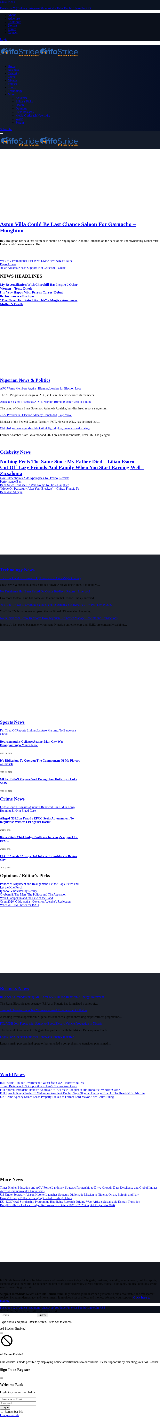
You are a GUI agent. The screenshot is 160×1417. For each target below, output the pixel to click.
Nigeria (12, 80)
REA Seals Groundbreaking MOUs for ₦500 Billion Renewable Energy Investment (52, 997)
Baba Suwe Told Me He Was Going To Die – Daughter (34, 485)
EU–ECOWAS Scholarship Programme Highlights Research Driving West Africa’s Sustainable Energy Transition (70, 1201)
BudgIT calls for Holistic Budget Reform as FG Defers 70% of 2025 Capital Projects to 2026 (57, 1205)
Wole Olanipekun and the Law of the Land (26, 898)
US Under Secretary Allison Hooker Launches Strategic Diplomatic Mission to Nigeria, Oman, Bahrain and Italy (69, 1194)
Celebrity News (15, 452)
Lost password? (9, 1415)
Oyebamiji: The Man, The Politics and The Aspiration (33, 894)
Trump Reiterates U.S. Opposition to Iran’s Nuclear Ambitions (38, 1086)
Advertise (14, 18)
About (12, 15)
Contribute (14, 22)
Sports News (12, 722)
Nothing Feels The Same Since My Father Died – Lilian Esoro (67, 461)
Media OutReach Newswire (33, 115)
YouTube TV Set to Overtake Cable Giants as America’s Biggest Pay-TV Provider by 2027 (56, 604)
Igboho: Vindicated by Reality (18, 891)
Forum (12, 29)
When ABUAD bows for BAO (19, 905)
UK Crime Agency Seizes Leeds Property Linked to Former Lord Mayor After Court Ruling (57, 1096)
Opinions (21, 108)
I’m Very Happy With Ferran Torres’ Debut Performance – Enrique (31, 294)
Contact (12, 32)
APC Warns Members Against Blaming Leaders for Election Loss (40, 388)
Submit (42, 1315)
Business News (14, 988)
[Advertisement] (80, 185)
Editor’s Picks (24, 101)
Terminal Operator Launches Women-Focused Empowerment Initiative (43, 1010)
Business (13, 69)
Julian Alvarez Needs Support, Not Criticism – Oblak (33, 267)
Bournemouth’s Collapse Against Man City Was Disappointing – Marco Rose (31, 743)
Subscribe (6, 129)
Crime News (12, 798)
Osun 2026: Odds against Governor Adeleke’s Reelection (35, 901)
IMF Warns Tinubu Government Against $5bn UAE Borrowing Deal (42, 1082)
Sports (12, 87)
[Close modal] (1, 1333)
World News (12, 1074)
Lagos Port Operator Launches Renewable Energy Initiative (37, 1036)
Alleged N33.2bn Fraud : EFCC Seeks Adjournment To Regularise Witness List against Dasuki (37, 820)
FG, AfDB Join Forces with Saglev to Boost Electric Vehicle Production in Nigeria (51, 1023)
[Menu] (1, 133)
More (11, 94)
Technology (15, 90)
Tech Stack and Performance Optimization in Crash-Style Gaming (40, 578)
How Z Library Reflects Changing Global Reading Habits (36, 1198)
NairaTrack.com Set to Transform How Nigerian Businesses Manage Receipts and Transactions (58, 618)
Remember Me (14, 1411)
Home (11, 66)
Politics (12, 83)
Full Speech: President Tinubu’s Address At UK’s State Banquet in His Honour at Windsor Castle (60, 1089)
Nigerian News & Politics (25, 380)
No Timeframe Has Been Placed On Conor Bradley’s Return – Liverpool (45, 591)
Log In (5, 1407)
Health (20, 105)
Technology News (17, 569)
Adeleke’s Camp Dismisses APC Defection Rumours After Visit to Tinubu (46, 401)
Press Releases (25, 112)
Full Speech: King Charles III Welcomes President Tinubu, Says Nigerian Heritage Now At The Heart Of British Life (72, 1093)
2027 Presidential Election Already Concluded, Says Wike (36, 415)
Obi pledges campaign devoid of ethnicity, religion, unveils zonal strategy (45, 428)
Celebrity (13, 73)
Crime (11, 76)
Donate (12, 25)
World (19, 119)
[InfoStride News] (80, 52)
